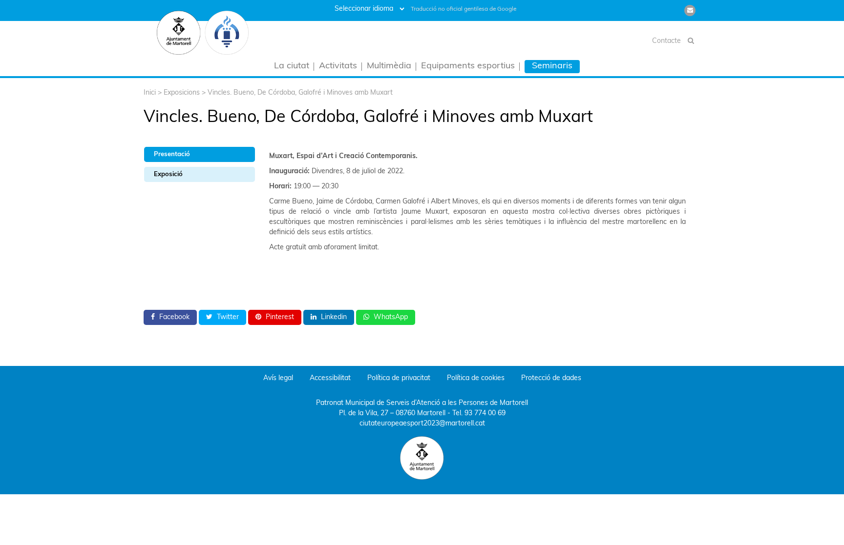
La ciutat (291, 66)
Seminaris (552, 66)
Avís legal (278, 378)
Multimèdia (389, 66)
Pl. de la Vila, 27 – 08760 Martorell (392, 413)
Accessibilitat (330, 378)
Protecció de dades (551, 378)
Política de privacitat (398, 378)
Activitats (338, 66)
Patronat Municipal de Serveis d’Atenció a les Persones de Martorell (422, 403)
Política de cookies (476, 378)
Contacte (666, 41)
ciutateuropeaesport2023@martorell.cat (422, 423)
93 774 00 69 (485, 413)
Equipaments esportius (468, 66)
